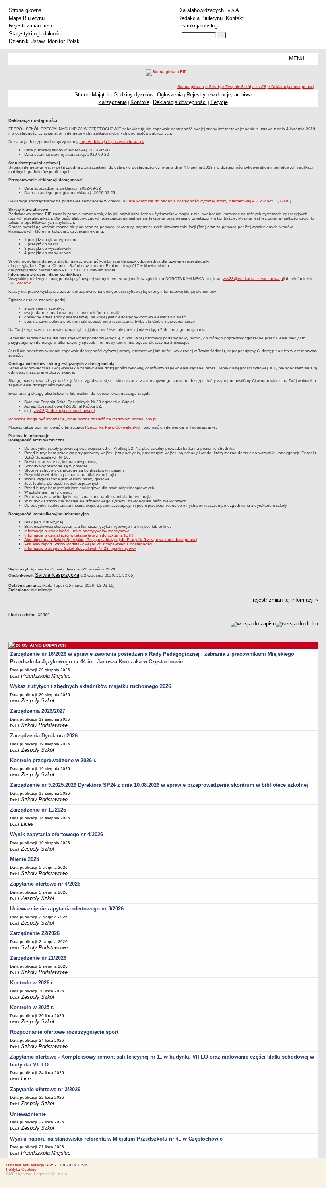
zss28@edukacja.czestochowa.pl (253, 278)
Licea (27, 824)
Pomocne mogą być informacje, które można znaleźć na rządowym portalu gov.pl (82, 419)
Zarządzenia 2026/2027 (37, 711)
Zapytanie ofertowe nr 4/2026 (45, 884)
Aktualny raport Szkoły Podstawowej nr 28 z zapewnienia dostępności (88, 544)
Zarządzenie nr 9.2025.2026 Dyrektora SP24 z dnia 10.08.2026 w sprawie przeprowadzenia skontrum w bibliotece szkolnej (159, 785)
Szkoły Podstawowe (44, 725)
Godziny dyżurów (133, 95)
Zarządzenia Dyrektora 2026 (44, 736)
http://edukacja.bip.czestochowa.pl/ (112, 141)
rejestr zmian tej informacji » (285, 600)
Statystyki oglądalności (35, 34)
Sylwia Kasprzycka (57, 575)
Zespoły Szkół (37, 701)
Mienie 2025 (24, 859)
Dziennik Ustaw (27, 41)
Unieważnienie (28, 1114)
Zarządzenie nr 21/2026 (38, 958)
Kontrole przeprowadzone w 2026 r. (53, 760)
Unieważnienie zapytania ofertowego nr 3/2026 (67, 909)
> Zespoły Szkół (236, 86)
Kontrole (139, 102)
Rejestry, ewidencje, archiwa (219, 95)
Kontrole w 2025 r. (32, 1007)
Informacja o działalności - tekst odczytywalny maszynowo (77, 531)
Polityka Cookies (21, 1169)
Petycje (219, 102)
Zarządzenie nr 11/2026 (38, 810)
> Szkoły (213, 86)
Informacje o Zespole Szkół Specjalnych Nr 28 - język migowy (80, 548)
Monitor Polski (64, 41)
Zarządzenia (113, 102)
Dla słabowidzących (201, 10)
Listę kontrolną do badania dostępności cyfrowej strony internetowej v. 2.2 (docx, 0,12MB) (208, 201)
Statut (81, 95)
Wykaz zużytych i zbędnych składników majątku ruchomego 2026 (90, 686)
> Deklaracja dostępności (291, 86)
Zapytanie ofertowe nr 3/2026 (45, 1089)
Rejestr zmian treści (32, 26)
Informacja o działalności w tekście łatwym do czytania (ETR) (79, 535)
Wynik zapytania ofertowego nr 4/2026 (56, 834)
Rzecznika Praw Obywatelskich (113, 427)
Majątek (101, 95)
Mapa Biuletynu (27, 18)
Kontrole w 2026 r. (32, 983)
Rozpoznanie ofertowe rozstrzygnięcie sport (64, 1032)
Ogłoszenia (170, 95)
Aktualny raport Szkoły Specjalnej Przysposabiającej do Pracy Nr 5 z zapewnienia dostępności (110, 539)
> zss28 (259, 86)
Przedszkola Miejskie (45, 676)
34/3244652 (19, 283)
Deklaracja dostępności (180, 102)
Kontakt (235, 18)
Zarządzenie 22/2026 (35, 933)
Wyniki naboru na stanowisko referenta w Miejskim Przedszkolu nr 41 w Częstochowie (116, 1139)
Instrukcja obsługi (198, 26)
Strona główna (25, 10)
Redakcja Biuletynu (200, 18)
